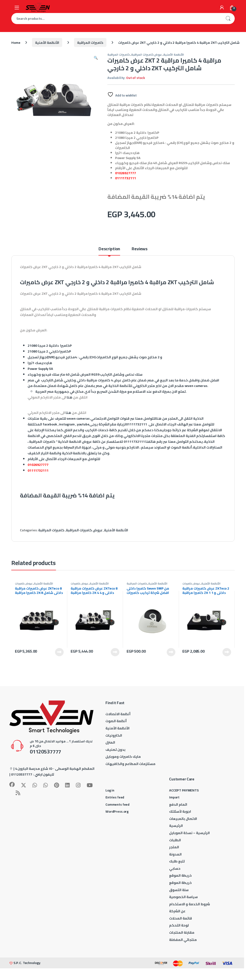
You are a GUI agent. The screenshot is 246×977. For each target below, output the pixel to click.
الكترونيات (113, 735)
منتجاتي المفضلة (183, 940)
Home (15, 42)
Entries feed (114, 797)
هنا (69, 397)
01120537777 (21, 774)
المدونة (175, 854)
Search (228, 18)
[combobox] (116, 18)
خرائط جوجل (172, 430)
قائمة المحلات (180, 918)
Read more (59, 652)
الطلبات (175, 840)
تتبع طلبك (177, 861)
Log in (109, 790)
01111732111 (125, 178)
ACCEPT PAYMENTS (184, 790)
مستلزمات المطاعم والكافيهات (130, 764)
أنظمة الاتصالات (117, 714)
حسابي (174, 868)
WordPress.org (117, 811)
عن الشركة (177, 911)
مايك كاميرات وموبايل (123, 756)
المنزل (110, 742)
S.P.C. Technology (26, 963)
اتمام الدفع (178, 804)
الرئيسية (176, 826)
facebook (50, 424)
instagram (67, 424)
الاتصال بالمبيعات (183, 819)
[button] (96, 58)
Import (174, 797)
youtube (83, 424)
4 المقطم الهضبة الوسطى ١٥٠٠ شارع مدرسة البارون (54, 768)
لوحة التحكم (179, 925)
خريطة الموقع (180, 875)
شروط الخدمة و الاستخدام (189, 904)
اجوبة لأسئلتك (180, 811)
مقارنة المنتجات (181, 932)
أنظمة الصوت (116, 721)
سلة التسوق (179, 890)
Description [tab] (109, 250)
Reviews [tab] (140, 250)
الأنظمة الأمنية (47, 42)
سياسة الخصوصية (183, 897)
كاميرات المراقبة (90, 42)
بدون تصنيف (115, 749)
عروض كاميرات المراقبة (146, 54)
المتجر (174, 847)
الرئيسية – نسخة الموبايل (189, 833)
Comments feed (117, 804)
